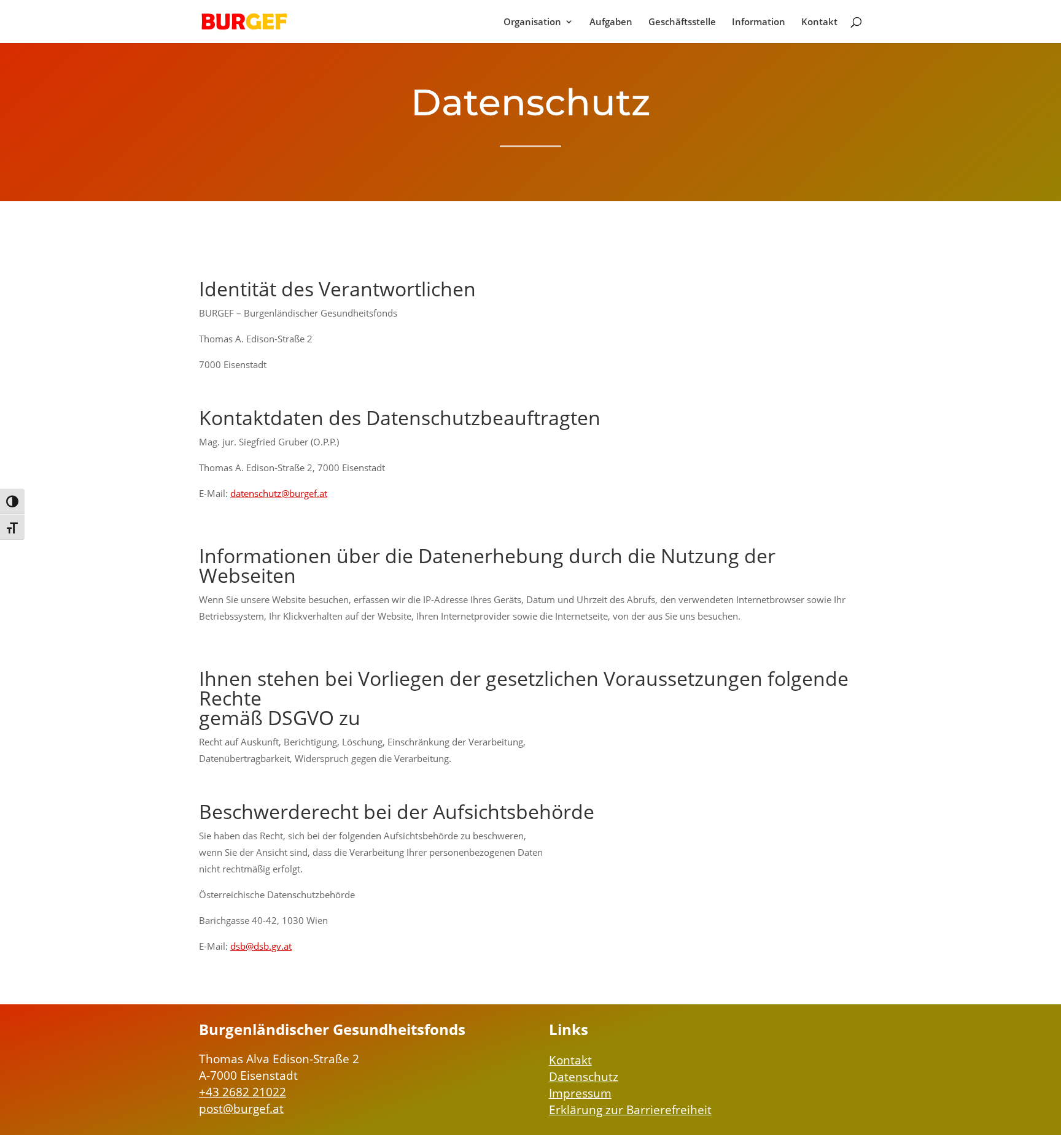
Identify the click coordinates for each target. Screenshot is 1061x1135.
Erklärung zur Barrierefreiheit (630, 1110)
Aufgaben (610, 22)
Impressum (580, 1093)
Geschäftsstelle (682, 22)
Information (758, 22)
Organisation (532, 22)
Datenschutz (583, 1077)
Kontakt (819, 22)
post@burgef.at (241, 1109)
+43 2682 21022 (242, 1092)
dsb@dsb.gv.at (261, 946)
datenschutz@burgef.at (278, 493)
